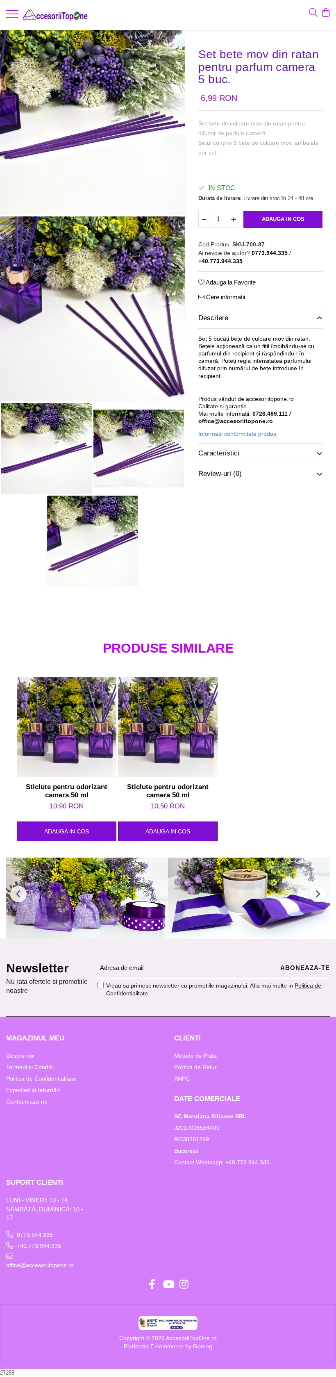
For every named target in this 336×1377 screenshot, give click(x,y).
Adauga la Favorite (230, 282)
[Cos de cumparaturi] (325, 13)
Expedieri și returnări (33, 1090)
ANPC (182, 1078)
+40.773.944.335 (38, 1246)
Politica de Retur (195, 1067)
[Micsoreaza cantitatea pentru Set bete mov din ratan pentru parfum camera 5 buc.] (204, 219)
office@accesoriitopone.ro (40, 1265)
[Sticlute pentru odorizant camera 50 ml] (66, 727)
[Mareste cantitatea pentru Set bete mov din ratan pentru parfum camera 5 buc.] (233, 219)
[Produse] (13, 16)
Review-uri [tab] (220, 474)
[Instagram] (184, 1284)
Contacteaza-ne (27, 1101)
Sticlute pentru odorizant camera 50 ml (66, 791)
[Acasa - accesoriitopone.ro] (55, 15)
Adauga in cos (283, 219)
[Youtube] (168, 1284)
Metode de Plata (195, 1055)
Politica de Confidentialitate (41, 1078)
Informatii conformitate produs (237, 433)
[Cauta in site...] (313, 13)
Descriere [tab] (213, 318)
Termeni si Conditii (30, 1067)
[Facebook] (152, 1284)
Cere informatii (224, 297)
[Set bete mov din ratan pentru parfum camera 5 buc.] (92, 122)
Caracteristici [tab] (218, 453)
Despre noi (20, 1055)
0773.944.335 (34, 1234)
